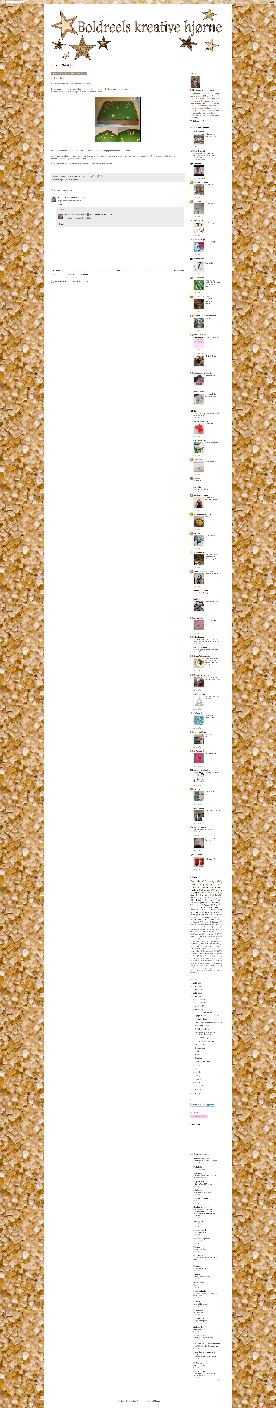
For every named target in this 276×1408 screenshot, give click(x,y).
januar (198, 1086)
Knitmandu (197, 599)
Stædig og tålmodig (212, 337)
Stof (218, 951)
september (199, 1009)
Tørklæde (217, 968)
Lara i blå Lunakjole (200, 1304)
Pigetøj (193, 887)
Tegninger (193, 927)
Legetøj (216, 912)
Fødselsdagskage (198, 902)
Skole (213, 965)
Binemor (197, 1247)
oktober (198, 1006)
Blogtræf (65, 65)
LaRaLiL (196, 1302)
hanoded (141, 1401)
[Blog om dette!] (93, 176)
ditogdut (196, 479)
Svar (60, 204)
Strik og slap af (199, 827)
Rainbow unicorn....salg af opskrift (205, 1356)
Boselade (197, 1266)
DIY (73, 65)
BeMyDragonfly (199, 151)
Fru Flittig (197, 487)
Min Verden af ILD (200, 421)
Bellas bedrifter (199, 132)
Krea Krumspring (200, 183)
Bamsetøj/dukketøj (215, 941)
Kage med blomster (204, 924)
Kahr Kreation (199, 789)
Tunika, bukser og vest (203, 1061)
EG (191, 924)
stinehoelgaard (199, 1230)
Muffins (199, 963)
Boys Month (205, 944)
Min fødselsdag (210, 356)
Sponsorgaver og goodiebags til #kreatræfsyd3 (211, 557)
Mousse (193, 910)
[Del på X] (96, 176)
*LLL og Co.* (198, 1173)
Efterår (207, 318)
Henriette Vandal (200, 335)
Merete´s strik (199, 392)
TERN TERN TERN (200, 1232)
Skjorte (203, 939)
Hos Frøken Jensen (201, 1207)
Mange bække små (201, 675)
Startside (54, 65)
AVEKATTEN (198, 1335)
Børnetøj (195, 881)
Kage (61, 180)
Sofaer (220, 965)
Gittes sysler (198, 808)
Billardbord (199, 1058)
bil (197, 970)
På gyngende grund (200, 1321)
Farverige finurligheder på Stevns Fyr (206, 1175)
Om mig (193, 931)
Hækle (217, 946)
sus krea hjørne (199, 732)
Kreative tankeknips (201, 297)
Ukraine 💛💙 (210, 242)
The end (196, 1285)
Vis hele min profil (197, 121)
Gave (216, 905)
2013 (195, 993)
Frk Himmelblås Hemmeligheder (206, 1344)
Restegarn (209, 423)
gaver (207, 922)
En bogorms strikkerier (202, 373)
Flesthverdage (199, 240)
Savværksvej (198, 552)
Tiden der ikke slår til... (201, 489)
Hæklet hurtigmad (211, 443)
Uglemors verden (200, 591)
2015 (195, 986)
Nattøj (192, 915)
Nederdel (197, 917)
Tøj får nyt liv (200, 1045)
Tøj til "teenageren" (207, 953)
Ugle (220, 939)
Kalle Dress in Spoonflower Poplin (205, 1161)
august (198, 1066)
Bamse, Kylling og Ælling (204, 1041)
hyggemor (197, 460)
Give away (197, 920)
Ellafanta (197, 202)
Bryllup (220, 956)
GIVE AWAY (197, 1329)
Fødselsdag (195, 897)
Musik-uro (208, 516)
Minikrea (195, 884)
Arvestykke (209, 934)
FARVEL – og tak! (199, 1365)
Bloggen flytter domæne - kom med (205, 650)
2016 (195, 983)
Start (118, 271)
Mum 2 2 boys (199, 1371)
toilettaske (193, 972)
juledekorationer (196, 934)
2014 (195, 990)
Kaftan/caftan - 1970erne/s (202, 1184)
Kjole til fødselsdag (202, 1029)
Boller (195, 944)
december (199, 999)
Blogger (157, 1401)
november (199, 1003)
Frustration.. (197, 481)
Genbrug (193, 922)
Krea (210, 897)
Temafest (212, 939)
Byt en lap (216, 919)
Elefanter (216, 944)
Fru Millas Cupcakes (201, 1239)
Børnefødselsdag (198, 958)
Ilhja (195, 411)
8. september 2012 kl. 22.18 (101, 215)
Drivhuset (193, 960)
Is (193, 963)
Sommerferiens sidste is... (202, 1276)
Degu (218, 958)
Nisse (217, 929)
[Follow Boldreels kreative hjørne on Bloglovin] (202, 1106)
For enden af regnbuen (202, 514)
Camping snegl (210, 462)
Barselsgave (209, 791)
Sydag (206, 905)
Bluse (205, 887)
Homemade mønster (205, 936)
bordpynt (196, 941)
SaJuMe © (197, 713)
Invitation (219, 960)
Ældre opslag (178, 271)
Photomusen (198, 259)
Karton (211, 948)
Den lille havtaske (200, 495)
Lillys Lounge (198, 637)
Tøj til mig (194, 905)
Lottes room (198, 1310)
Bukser (213, 885)
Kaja (192, 895)
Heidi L (61, 197)
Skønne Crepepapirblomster (203, 1337)
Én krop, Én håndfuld (200, 1249)
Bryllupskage (195, 929)
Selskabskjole (204, 965)
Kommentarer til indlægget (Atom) (74, 275)
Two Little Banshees (201, 1159)
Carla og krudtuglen (201, 770)
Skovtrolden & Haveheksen (204, 316)
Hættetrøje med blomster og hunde (208, 1022)
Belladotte (197, 164)
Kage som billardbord (71, 180)
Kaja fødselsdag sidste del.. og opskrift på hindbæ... (207, 1033)
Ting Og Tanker (199, 1319)
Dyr (220, 910)
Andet (204, 941)
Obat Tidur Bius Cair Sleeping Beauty (206, 1346)
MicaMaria (197, 534)
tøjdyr (216, 927)
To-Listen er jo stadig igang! (203, 829)
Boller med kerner (202, 1026)
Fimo (192, 946)
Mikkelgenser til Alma (212, 601)
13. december (210, 204)
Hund (207, 920)
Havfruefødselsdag (206, 960)
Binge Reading (198, 1241)
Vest (191, 970)
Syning (219, 890)
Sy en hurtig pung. (199, 1268)
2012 (195, 996)
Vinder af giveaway (212, 772)
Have (203, 908)
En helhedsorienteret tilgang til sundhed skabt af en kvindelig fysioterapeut (203, 155)
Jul (216, 895)
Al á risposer (200, 1051)
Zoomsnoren (198, 278)
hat (217, 931)
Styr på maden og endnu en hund (208, 1016)
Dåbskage (215, 922)
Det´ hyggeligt (199, 694)
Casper (199, 900)
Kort (218, 948)
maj (196, 1072)
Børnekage (217, 917)
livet (220, 897)
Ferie (192, 936)
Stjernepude (197, 968)
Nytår (217, 924)
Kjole (197, 892)
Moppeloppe (198, 1255)
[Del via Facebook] (98, 176)
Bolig (213, 956)
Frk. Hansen (198, 1190)
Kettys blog (198, 618)
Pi (200, 922)
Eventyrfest (207, 929)
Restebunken (195, 951)
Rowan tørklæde (211, 620)
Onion (203, 910)
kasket (210, 970)
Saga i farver (198, 1182)
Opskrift (215, 903)
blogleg (207, 890)
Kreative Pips (199, 354)
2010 (195, 1093)
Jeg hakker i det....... (212, 753)
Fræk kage (208, 946)
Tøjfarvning (207, 968)
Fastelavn (218, 915)
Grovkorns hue (210, 375)
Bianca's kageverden (202, 656)
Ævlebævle (198, 1327)
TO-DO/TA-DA (211, 892)
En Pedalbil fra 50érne (203, 1012)
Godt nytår (209, 185)
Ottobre (212, 910)
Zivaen (196, 836)
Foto (198, 946)
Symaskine (207, 931)
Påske (195, 939)
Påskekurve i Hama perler (202, 1192)
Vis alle (220, 1381)
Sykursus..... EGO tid (212, 810)
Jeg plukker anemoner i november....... (210, 301)
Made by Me (198, 221)
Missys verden (199, 1283)
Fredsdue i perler (211, 223)
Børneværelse (204, 915)
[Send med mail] (90, 176)
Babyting (214, 908)
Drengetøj (204, 895)
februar (198, 1082)
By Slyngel (197, 1363)
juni (196, 1069)
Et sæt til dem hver (211, 574)
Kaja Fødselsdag (201, 1038)
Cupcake (210, 958)
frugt (203, 970)
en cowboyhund (201, 1019)
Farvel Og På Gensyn (201, 593)
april (197, 1076)
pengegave (197, 956)
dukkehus (206, 927)
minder (219, 953)
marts (197, 1079)
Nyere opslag (57, 271)
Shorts (192, 908)
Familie (213, 900)
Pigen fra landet (199, 1291)
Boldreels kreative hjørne (75, 215)
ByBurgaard (198, 751)
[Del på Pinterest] (101, 176)
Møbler (207, 963)
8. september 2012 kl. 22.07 (75, 197)
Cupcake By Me (199, 441)
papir (218, 970)
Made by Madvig (200, 648)
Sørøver (193, 953)
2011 (195, 1090)
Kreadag (219, 936)
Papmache (216, 963)
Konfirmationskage (201, 912)
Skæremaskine (208, 951)
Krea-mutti (197, 855)
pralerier (197, 1274)
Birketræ (206, 956)
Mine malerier (198, 1312)
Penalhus (193, 965)
